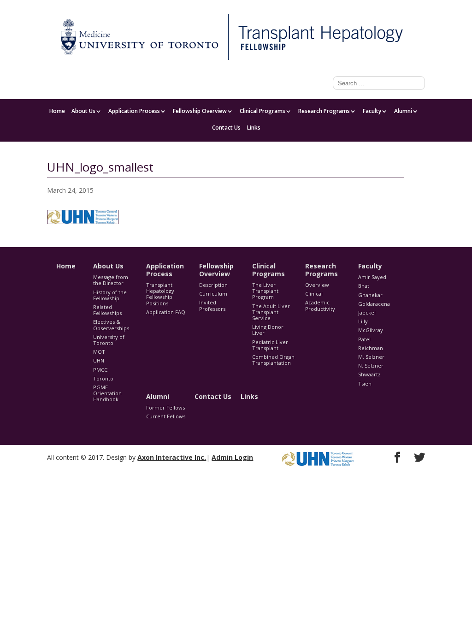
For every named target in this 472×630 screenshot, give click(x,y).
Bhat (363, 285)
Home (57, 111)
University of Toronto (108, 339)
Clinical (314, 293)
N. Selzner (371, 365)
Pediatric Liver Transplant (270, 345)
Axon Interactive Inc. (171, 457)
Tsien (365, 383)
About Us (83, 111)
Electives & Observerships (111, 324)
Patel (364, 339)
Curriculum (213, 293)
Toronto (103, 378)
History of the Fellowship (110, 295)
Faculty (416, 7)
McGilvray (370, 330)
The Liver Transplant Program (265, 290)
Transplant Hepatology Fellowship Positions (160, 294)
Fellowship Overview (200, 111)
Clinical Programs (262, 111)
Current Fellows (165, 416)
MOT (99, 351)
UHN (98, 360)
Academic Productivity (320, 305)
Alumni (403, 111)
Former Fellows (165, 407)
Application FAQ (165, 312)
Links (253, 128)
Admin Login (232, 457)
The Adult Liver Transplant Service (271, 312)
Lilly (363, 321)
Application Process (134, 111)
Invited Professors (212, 305)
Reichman (370, 348)
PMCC (100, 369)
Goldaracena (374, 303)
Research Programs (324, 111)
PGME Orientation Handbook (107, 393)
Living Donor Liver (267, 329)
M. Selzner (371, 356)
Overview (317, 284)
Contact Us (226, 128)
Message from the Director (110, 279)
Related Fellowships (107, 309)
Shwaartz (369, 374)
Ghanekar (370, 294)
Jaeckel (367, 312)
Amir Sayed (372, 276)
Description (213, 284)
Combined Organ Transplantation (273, 359)
